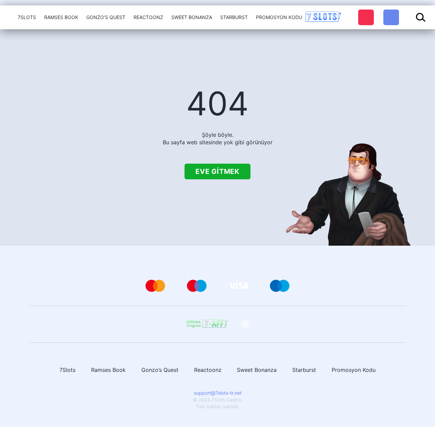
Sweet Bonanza (191, 17)
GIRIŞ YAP (391, 16)
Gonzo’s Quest (105, 17)
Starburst (234, 17)
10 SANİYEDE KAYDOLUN (366, 17)
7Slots (27, 17)
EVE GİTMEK (217, 171)
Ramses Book (61, 17)
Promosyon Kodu (279, 17)
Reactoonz (148, 17)
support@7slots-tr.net (218, 393)
